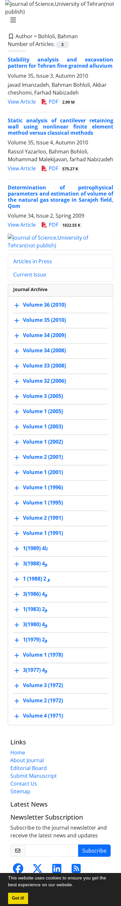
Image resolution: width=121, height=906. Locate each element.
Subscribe (94, 850)
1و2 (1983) (35, 609)
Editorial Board (28, 768)
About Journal (27, 760)
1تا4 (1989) (35, 548)
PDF (61, 101)
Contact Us (23, 783)
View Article (22, 101)
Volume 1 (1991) (43, 533)
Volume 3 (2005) (43, 396)
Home (17, 752)
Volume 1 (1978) (43, 655)
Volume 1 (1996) (43, 487)
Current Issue (29, 274)
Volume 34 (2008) (44, 350)
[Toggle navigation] (58, 20)
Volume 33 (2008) (44, 365)
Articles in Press (32, 261)
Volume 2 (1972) (43, 700)
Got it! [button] (18, 898)
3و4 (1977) (35, 670)
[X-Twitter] (37, 870)
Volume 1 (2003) (43, 426)
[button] (75, 886)
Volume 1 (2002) (43, 442)
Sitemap (20, 791)
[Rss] (76, 870)
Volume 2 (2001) (43, 457)
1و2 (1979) (35, 639)
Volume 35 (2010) (44, 320)
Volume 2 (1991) (43, 518)
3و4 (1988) (35, 563)
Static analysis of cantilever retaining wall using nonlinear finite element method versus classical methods (60, 126)
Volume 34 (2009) (44, 335)
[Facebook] (18, 870)
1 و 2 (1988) (36, 579)
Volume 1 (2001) (43, 472)
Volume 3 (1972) (43, 685)
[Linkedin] (57, 870)
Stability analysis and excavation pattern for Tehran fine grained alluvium (60, 62)
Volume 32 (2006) (44, 381)
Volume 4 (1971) (43, 715)
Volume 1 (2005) (43, 411)
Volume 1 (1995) (43, 502)
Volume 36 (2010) (44, 305)
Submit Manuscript (33, 775)
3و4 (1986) (35, 594)
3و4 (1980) (35, 624)
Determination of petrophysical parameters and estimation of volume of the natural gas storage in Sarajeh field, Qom (60, 197)
